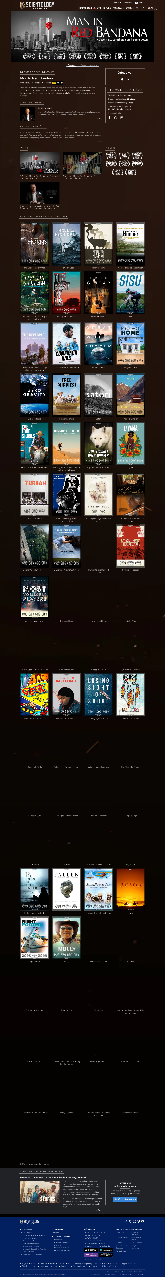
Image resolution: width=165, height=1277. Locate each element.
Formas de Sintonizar (61, 1242)
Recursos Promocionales (62, 1250)
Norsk (55, 1266)
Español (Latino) (74, 1263)
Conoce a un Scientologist (31, 1243)
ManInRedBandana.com (118, 109)
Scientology (120, 1232)
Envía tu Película (124, 1199)
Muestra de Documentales (32, 1254)
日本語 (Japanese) (29, 1266)
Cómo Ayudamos (136, 1243)
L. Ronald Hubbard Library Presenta (34, 1249)
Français (124, 1266)
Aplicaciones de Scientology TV (97, 1246)
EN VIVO (97, 8)
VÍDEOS (24, 148)
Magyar (124, 1263)
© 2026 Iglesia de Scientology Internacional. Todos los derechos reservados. (43, 1274)
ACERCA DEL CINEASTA (32, 102)
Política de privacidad (125, 1274)
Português (65, 1266)
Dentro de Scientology (30, 1238)
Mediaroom (58, 1245)
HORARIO (107, 8)
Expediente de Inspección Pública (115, 1271)
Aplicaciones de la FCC (136, 1271)
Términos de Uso (95, 1274)
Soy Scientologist (28, 1252)
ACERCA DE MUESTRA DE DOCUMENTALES (42, 1171)
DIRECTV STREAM (93, 1235)
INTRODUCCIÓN (85, 8)
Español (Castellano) (92, 1263)
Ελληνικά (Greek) (57, 1263)
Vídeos (83, 65)
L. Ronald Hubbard (122, 1237)
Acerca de (72, 65)
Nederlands (44, 1266)
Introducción (58, 1240)
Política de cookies (109, 1274)
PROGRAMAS (118, 8)
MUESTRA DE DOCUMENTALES (37, 72)
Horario (56, 1233)
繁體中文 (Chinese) (109, 1266)
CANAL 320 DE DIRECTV (95, 1233)
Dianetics (119, 1243)
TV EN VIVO (57, 1229)
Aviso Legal (139, 1274)
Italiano (133, 1263)
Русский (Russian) (80, 1266)
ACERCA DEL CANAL (61, 1236)
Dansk (33, 1263)
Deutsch (43, 1263)
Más (99, 118)
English (25, 1263)
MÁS (98, 1210)
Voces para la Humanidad (31, 1246)
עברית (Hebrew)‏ (110, 1263)
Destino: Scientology (29, 1241)
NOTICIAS (129, 8)
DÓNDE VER (89, 1229)
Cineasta (93, 65)
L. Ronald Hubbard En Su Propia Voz (34, 1235)
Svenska (94, 1266)
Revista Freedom (121, 1251)
